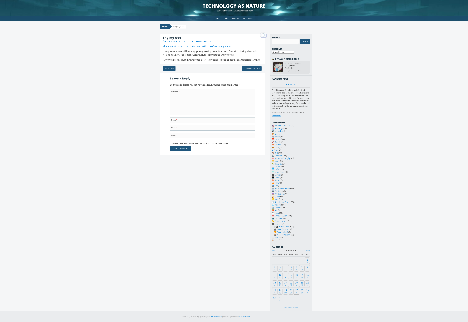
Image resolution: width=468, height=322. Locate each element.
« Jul (273, 250)
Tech (277, 213)
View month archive (290, 308)
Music (277, 177)
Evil (276, 153)
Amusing (278, 128)
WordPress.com (244, 317)
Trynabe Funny (281, 216)
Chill (191, 41)
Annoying (279, 131)
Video (277, 224)
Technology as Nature (234, 5)
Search (276, 37)
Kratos (277, 167)
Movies (278, 175)
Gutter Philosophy (282, 158)
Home (217, 18)
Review (278, 205)
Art (276, 134)
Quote (277, 197)
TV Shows (279, 218)
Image (277, 161)
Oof (276, 186)
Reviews (235, 18)
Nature (278, 180)
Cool (277, 142)
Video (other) (282, 232)
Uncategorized (281, 221)
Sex (276, 210)
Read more (276, 116)
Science (278, 208)
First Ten (278, 156)
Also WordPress (216, 317)
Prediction (279, 194)
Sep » (308, 250)
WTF (276, 240)
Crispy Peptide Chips (252, 68)
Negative (291, 84)
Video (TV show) (283, 235)
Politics (278, 191)
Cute (277, 147)
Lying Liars (279, 172)
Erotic (276, 150)
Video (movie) (282, 229)
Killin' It (278, 164)
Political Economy (282, 188)
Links (226, 18)
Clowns (278, 139)
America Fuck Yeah (282, 126)
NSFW (277, 183)
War (276, 238)
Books (277, 137)
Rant (277, 199)
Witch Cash (169, 68)
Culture (278, 145)
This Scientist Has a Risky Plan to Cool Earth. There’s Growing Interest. (198, 46)
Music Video (284, 227)
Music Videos (248, 18)
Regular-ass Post (205, 41)
